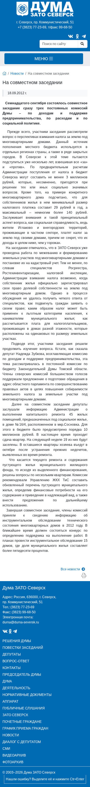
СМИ (6, 748)
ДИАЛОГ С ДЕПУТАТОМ (22, 742)
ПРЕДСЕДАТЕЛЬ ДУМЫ (22, 674)
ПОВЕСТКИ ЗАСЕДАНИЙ (23, 647)
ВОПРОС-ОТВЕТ (16, 661)
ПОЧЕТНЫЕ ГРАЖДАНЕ (22, 721)
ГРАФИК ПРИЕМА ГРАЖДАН (25, 728)
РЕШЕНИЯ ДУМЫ (17, 641)
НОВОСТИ (11, 735)
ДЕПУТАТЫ (12, 654)
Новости (17, 73)
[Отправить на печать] (83, 576)
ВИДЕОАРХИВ (14, 755)
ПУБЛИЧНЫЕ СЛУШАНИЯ (24, 708)
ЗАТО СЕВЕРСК (15, 715)
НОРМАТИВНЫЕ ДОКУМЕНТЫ (27, 695)
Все (70, 569)
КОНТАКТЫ (12, 668)
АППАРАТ (10, 701)
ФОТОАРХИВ (13, 762)
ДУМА (7, 681)
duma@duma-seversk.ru (21, 622)
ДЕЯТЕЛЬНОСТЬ (16, 688)
